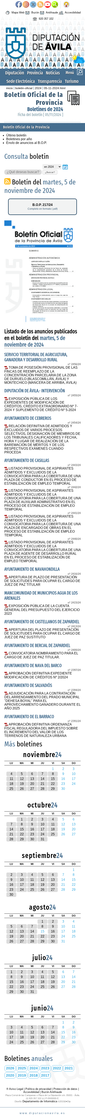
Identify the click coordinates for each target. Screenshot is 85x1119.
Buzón (35, 12)
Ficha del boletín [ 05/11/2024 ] (40, 114)
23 (32, 834)
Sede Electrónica (20, 81)
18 (11, 783)
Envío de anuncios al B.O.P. (26, 143)
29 (53, 788)
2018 (34, 1075)
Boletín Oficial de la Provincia (26, 127)
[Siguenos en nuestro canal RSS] (40, 5)
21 (42, 783)
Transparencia (50, 81)
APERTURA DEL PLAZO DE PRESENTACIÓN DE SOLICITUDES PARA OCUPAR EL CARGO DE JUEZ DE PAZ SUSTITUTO (42, 633)
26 (22, 788)
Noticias (53, 73)
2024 (38, 88)
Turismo (72, 81)
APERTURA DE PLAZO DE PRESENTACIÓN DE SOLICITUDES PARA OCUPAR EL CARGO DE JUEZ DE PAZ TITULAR (42, 581)
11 (11, 779)
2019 (22, 1075)
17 (42, 829)
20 (32, 783)
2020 (10, 1075)
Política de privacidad (38, 1088)
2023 (45, 1068)
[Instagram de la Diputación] (26, 5)
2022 (57, 1068)
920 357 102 (45, 18)
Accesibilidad (72, 12)
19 (22, 783)
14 (42, 779)
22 (53, 783)
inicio (9, 88)
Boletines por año (19, 139)
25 (11, 788)
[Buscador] (54, 5)
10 (42, 824)
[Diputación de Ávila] (42, 62)
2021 (69, 1068)
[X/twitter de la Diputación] (33, 5)
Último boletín (16, 135)
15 (53, 779)
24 (42, 834)
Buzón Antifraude (51, 1092)
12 (22, 779)
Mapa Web (17, 12)
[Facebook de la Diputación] (18, 5)
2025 (22, 1068)
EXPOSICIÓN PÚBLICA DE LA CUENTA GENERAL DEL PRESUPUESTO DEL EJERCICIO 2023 (42, 609)
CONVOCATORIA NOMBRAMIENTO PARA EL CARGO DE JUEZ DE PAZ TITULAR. (41, 655)
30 (32, 839)
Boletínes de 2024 (45, 109)
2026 (10, 1068)
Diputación (14, 73)
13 (32, 779)
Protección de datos (65, 1088)
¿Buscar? (50, 172)
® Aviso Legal (15, 1088)
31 (42, 839)
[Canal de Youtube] (47, 5)
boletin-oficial (23, 88)
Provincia (35, 73)
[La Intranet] (66, 5)
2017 (45, 1075)
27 (32, 788)
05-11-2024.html (54, 88)
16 (32, 829)
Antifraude (51, 12)
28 (42, 788)
